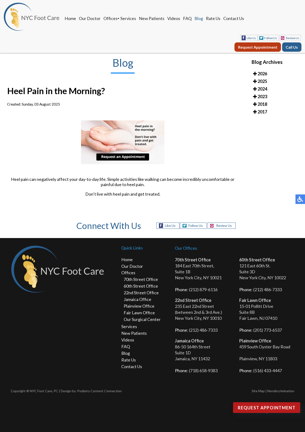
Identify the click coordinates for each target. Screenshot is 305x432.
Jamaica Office (137, 299)
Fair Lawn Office (139, 312)
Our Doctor (90, 18)
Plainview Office (139, 306)
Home (70, 18)
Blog (198, 18)
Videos (173, 18)
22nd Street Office (141, 292)
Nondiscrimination (280, 391)
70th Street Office (141, 279)
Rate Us (213, 18)
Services (128, 18)
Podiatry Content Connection (99, 391)
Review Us (292, 38)
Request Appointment (257, 47)
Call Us (292, 47)
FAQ (187, 18)
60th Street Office (141, 286)
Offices (110, 18)
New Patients (151, 18)
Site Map (258, 391)
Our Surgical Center (142, 319)
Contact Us (233, 18)
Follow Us (270, 38)
